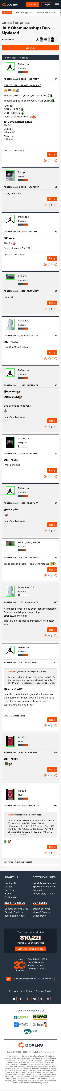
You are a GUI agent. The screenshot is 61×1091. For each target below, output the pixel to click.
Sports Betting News (44, 886)
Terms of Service (44, 991)
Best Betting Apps (14, 915)
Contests (40, 902)
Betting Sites (14, 902)
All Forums (7, 23)
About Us (11, 877)
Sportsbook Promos (46, 12)
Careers (8, 886)
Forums (7, 12)
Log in (47, 4)
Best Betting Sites (24, 12)
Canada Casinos (13, 912)
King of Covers (41, 912)
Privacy (30, 991)
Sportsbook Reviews (44, 883)
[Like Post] (49, 160)
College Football (22, 23)
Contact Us (10, 883)
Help (22, 991)
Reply (52, 154)
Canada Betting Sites (16, 908)
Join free (32, 4)
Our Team (9, 890)
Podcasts (38, 890)
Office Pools (39, 915)
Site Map (13, 991)
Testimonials (11, 897)
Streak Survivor (41, 908)
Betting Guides (44, 877)
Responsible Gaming (44, 893)
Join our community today (30, 949)
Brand (7, 893)
